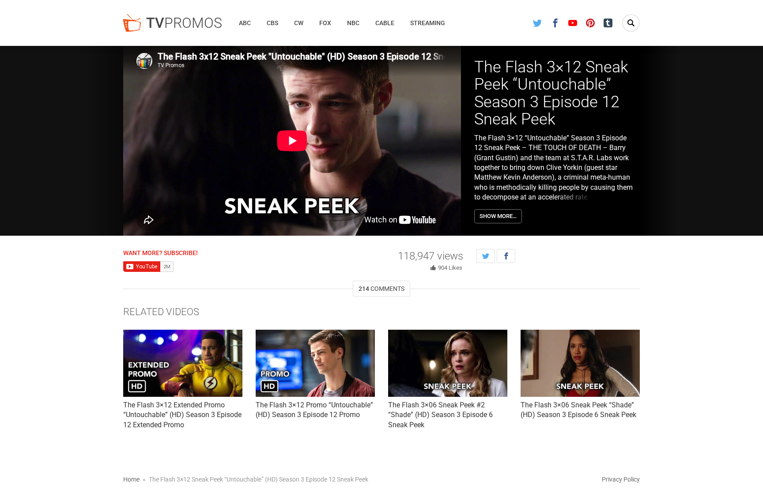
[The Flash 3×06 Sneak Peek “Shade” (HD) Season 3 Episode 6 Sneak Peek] (580, 363)
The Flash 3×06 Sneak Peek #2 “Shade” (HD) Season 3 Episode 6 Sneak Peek (440, 415)
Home (131, 479)
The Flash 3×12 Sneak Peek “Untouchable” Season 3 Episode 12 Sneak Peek (551, 93)
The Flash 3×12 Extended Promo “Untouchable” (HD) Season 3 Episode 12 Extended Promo (182, 415)
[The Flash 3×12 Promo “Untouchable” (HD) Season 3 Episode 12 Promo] (315, 363)
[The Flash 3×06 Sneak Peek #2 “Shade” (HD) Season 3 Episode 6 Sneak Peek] (447, 363)
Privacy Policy (621, 479)
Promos (184, 23)
